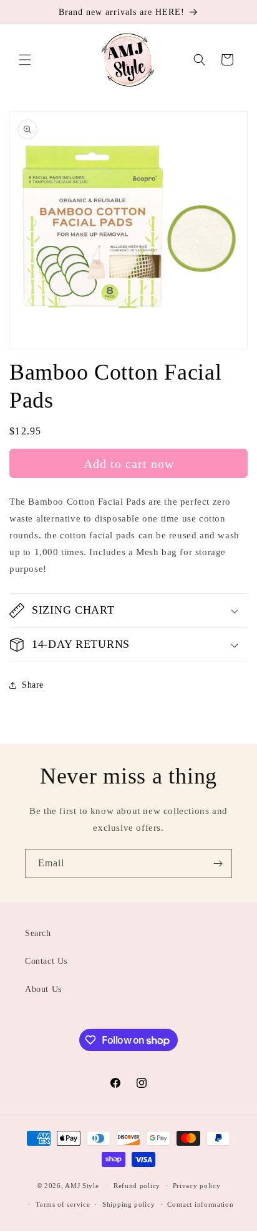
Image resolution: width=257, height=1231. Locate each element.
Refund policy (137, 1185)
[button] (25, 59)
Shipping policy (128, 1204)
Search (38, 933)
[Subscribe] (217, 863)
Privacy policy (197, 1185)
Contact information (200, 1204)
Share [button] (33, 685)
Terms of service (63, 1204)
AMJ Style (82, 1185)
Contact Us (46, 961)
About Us (43, 989)
